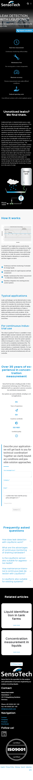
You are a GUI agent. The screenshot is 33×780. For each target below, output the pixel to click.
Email (5, 488)
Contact (4, 717)
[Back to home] (10, 3)
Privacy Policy (10, 767)
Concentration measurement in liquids (16, 642)
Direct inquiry (18, 664)
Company (7, 480)
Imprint (3, 767)
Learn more (16, 625)
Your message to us (9, 470)
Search (23, 767)
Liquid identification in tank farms (16, 615)
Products (4, 722)
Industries (29, 767)
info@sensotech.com (8, 709)
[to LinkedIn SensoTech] (4, 734)
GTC (30, 770)
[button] (28, 3)
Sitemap (17, 767)
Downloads (5, 724)
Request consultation (25, 30)
